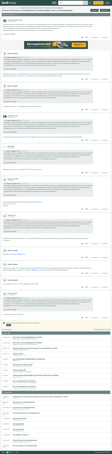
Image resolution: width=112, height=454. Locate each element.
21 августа (5, 370)
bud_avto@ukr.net (36, 202)
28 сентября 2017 (6, 446)
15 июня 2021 (6, 429)
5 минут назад (6, 337)
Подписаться (105, 10)
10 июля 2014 (6, 424)
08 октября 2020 (7, 407)
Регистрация (98, 3)
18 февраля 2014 (6, 397)
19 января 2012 (7, 418)
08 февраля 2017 (6, 403)
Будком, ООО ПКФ (13, 179)
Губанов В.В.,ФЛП (13, 116)
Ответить (94, 10)
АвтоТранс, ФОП (12, 293)
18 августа (5, 375)
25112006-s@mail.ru (31, 137)
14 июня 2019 (6, 440)
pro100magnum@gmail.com (18, 254)
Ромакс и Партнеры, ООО (15, 20)
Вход (107, 3)
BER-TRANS (11, 146)
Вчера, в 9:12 (6, 353)
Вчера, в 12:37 (6, 348)
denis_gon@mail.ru (30, 76)
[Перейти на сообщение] (5, 57)
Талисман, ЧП (12, 215)
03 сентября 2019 (6, 413)
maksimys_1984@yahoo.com (33, 270)
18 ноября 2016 (7, 434)
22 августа (5, 359)
